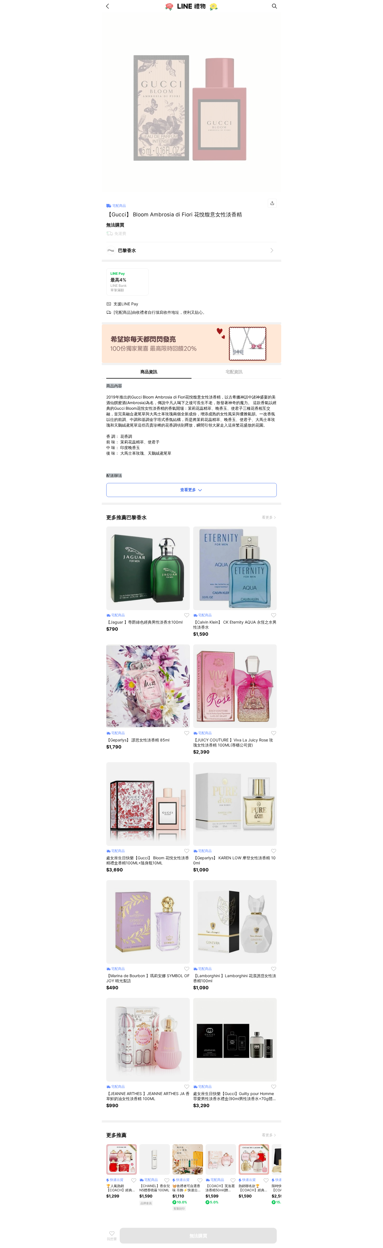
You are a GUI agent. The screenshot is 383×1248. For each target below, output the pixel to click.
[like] (187, 615)
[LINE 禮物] (191, 6)
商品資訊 (148, 371)
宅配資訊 (234, 371)
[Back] (108, 6)
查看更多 (188, 489)
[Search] (274, 6)
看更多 (267, 517)
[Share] (272, 203)
